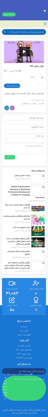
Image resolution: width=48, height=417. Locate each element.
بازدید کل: (28, 358)
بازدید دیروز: (26, 354)
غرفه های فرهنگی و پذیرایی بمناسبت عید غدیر (16, 217)
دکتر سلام (30, 103)
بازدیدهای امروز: (25, 349)
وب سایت (39, 135)
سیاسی (39, 103)
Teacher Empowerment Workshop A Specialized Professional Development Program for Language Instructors (26, 192)
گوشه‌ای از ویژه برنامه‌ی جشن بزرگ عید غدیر (17, 206)
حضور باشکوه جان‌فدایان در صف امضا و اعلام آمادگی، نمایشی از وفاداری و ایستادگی (18, 241)
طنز (22, 103)
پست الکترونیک (37, 126)
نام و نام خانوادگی (36, 118)
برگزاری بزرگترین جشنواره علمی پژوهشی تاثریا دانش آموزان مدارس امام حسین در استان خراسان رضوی (17, 265)
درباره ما (24, 326)
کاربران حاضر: (24, 345)
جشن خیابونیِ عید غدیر (21, 227)
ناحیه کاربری (9, 14)
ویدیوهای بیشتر (12, 85)
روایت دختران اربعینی (22, 175)
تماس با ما (24, 330)
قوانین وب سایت (24, 334)
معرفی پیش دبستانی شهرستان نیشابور (18, 252)
